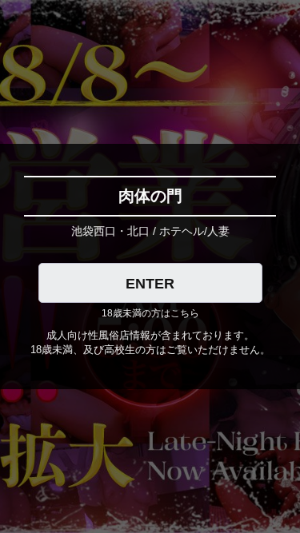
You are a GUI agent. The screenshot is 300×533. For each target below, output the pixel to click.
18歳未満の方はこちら (150, 313)
